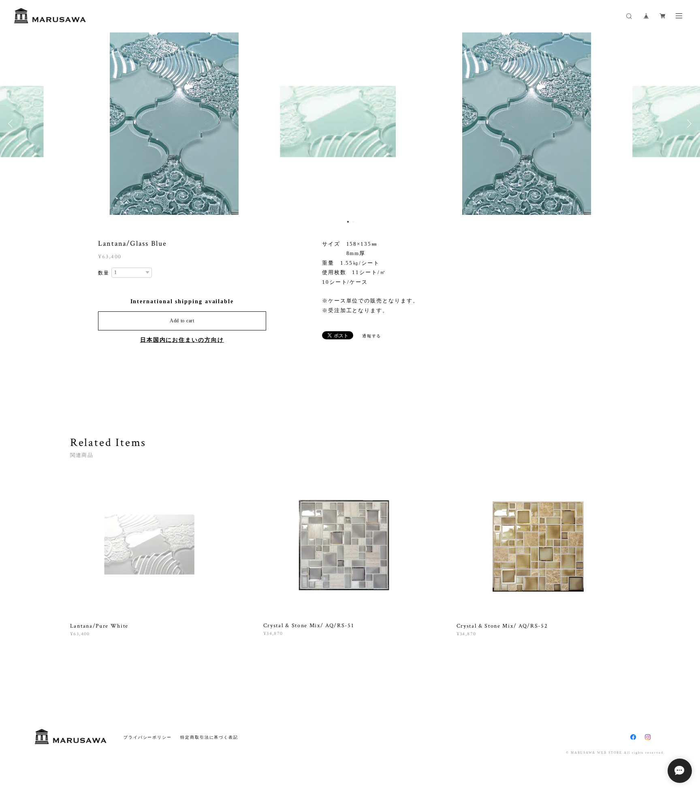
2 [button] (353, 222)
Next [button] (688, 124)
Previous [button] (12, 124)
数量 (103, 273)
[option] (350, 123)
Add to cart (182, 321)
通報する (372, 336)
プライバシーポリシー (148, 737)
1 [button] (348, 222)
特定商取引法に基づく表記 (209, 737)
